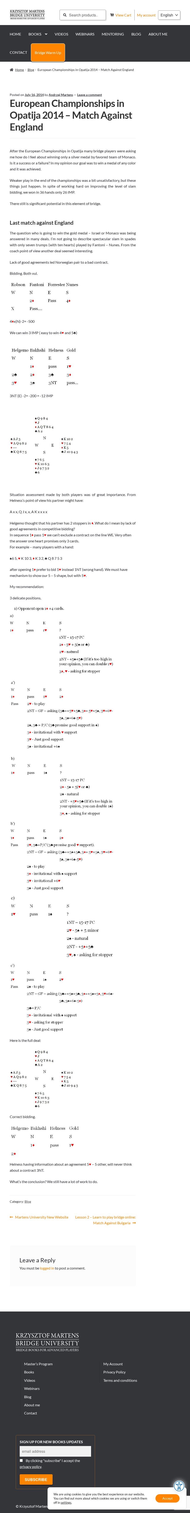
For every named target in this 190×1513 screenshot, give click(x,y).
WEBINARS (85, 34)
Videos (29, 1380)
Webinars (32, 1388)
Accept (167, 1498)
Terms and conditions (120, 1380)
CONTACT (18, 52)
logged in (47, 1268)
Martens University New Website (41, 1217)
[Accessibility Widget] (179, 1486)
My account (146, 15)
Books (29, 1372)
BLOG (136, 34)
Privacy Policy (114, 1372)
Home (19, 70)
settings (66, 1502)
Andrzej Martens (61, 95)
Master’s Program (38, 1364)
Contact (30, 1413)
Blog (31, 70)
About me (32, 1405)
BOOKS (34, 34)
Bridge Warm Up (48, 52)
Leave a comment (89, 95)
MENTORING (113, 34)
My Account (113, 1364)
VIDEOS (61, 34)
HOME (15, 34)
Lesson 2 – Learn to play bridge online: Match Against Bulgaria (105, 1220)
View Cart (123, 15)
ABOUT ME (158, 34)
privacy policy (30, 1466)
